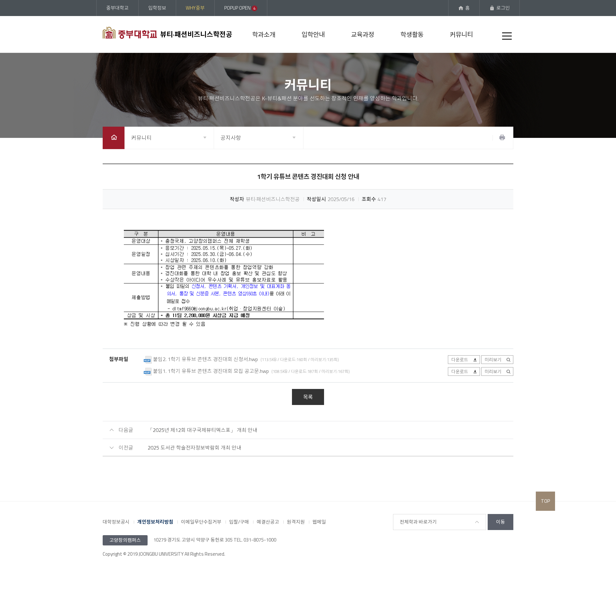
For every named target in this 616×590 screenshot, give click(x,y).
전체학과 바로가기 (418, 522)
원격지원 (296, 522)
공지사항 (230, 138)
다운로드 (459, 359)
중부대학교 (117, 8)
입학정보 (157, 8)
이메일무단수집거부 (201, 522)
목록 (308, 397)
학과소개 (263, 34)
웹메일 (319, 522)
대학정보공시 (116, 522)
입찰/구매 (239, 522)
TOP (545, 501)
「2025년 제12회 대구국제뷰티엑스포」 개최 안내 (202, 430)
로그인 (503, 8)
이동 (500, 522)
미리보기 (493, 359)
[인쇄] (502, 137)
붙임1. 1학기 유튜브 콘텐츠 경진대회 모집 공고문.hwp (211, 371)
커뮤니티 (461, 34)
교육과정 (362, 34)
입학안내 (313, 34)
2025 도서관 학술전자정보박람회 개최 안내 (194, 447)
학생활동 (412, 34)
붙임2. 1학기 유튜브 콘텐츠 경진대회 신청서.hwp (205, 359)
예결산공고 (268, 522)
